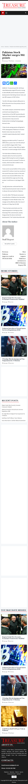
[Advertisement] (14, 30)
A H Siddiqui (11, 332)
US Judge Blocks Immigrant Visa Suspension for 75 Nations (13, 359)
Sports (21, 772)
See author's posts (10, 244)
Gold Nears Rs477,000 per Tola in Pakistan (12, 418)
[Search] (26, 12)
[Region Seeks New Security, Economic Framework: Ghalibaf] (14, 285)
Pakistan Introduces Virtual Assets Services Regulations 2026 (14, 329)
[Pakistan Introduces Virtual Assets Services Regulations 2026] (14, 316)
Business (12, 772)
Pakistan (4, 140)
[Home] (3, 13)
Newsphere (21, 780)
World (17, 772)
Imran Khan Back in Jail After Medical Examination (14, 420)
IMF (6, 186)
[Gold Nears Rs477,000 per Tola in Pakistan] (14, 716)
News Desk (11, 302)
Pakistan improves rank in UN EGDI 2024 (8, 255)
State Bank (20, 121)
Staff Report (12, 61)
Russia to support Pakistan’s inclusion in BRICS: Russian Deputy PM (20, 258)
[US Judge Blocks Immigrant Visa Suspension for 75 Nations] (14, 346)
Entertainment (11, 774)
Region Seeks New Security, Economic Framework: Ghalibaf (13, 298)
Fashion (19, 774)
